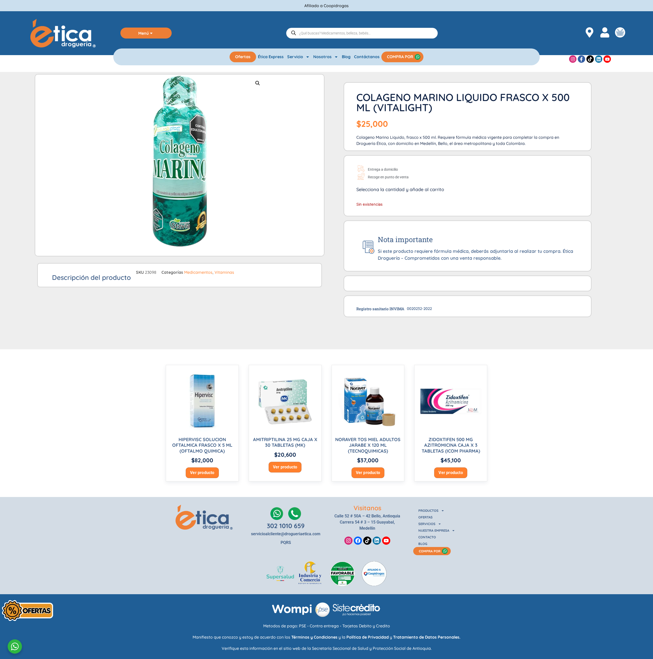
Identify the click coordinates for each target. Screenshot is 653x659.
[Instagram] (572, 59)
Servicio (295, 56)
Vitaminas (224, 272)
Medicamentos (198, 272)
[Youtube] (607, 59)
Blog (346, 56)
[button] (257, 83)
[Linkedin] (598, 59)
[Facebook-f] (581, 59)
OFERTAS (425, 517)
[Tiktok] (590, 59)
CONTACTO (427, 537)
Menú (143, 33)
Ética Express (271, 56)
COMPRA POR (400, 56)
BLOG (422, 544)
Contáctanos (367, 56)
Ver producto (202, 472)
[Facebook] (358, 541)
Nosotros (322, 56)
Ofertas (242, 56)
